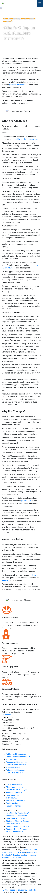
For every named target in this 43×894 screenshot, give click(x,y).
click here (34, 575)
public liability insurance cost (26, 139)
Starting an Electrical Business (18, 821)
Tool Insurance (12, 759)
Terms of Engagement (16, 852)
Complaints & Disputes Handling (14, 855)
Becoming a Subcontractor (16, 816)
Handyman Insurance (14, 795)
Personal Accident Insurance (17, 762)
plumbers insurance (17, 85)
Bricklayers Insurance (14, 803)
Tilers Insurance (12, 798)
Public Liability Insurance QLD (18, 757)
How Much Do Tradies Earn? (17, 813)
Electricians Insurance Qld (16, 790)
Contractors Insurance (14, 773)
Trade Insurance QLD (14, 832)
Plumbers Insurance (14, 792)
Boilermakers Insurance (15, 800)
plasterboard (26, 501)
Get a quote (6, 715)
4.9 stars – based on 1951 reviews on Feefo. (19, 890)
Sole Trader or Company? (16, 818)
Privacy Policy (31, 852)
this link (5, 580)
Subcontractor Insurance (15, 770)
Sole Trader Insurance (14, 824)
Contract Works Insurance (16, 765)
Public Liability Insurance (16, 754)
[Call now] (32, 4)
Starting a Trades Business (16, 829)
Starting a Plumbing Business (17, 826)
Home (5, 18)
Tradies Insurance (13, 767)
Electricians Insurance (14, 787)
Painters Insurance (13, 806)
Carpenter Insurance (14, 784)
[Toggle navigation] (40, 3)
